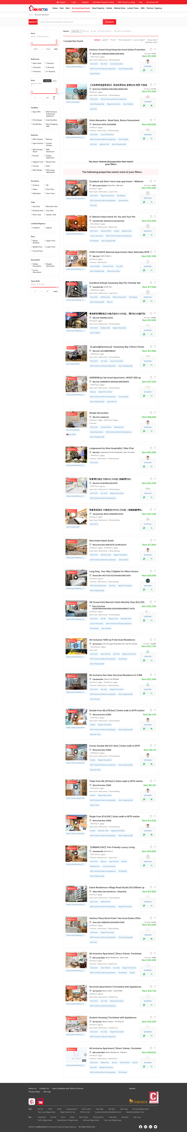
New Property (98, 8)
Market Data (119, 8)
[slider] (44, 45)
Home (55, 8)
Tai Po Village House (45, 1120)
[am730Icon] (40, 1101)
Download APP (152, 2)
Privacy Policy (34, 1092)
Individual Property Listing (103, 2)
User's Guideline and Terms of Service (67, 1088)
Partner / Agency (154, 8)
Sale (62, 8)
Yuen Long (124, 1109)
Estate (109, 8)
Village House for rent (67, 1112)
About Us (32, 1088)
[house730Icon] (32, 1101)
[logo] (38, 8)
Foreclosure (42, 1117)
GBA (143, 8)
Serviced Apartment (81, 8)
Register (85, 2)
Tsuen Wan (99, 1109)
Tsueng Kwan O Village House (67, 1120)
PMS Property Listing (126, 2)
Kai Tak (40, 1109)
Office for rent (85, 1112)
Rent (68, 8)
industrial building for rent (135, 1112)
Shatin (59, 1109)
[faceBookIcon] (140, 1126)
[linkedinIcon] (150, 1126)
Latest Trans (133, 8)
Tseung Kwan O (71, 1109)
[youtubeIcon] (155, 1126)
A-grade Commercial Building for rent (108, 1112)
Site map (47, 1092)
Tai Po (50, 1109)
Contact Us (44, 1088)
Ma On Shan (86, 1109)
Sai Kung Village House (140, 1109)
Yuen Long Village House (46, 1112)
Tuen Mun (111, 1109)
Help (141, 2)
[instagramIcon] (145, 1126)
